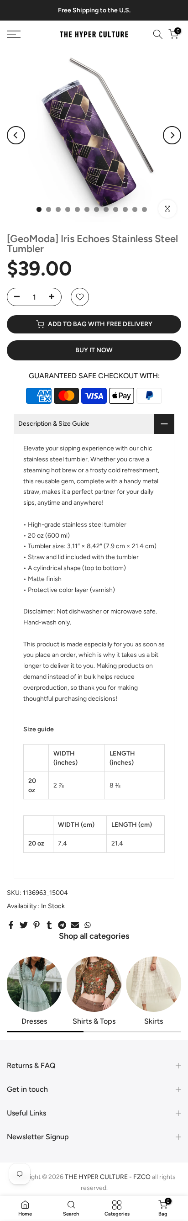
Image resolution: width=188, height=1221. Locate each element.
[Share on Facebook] (11, 925)
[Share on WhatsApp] (88, 925)
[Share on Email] (75, 925)
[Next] (172, 135)
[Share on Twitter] (24, 925)
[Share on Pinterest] (36, 925)
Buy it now (94, 350)
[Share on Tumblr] (49, 925)
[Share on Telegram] (62, 925)
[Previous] (16, 135)
